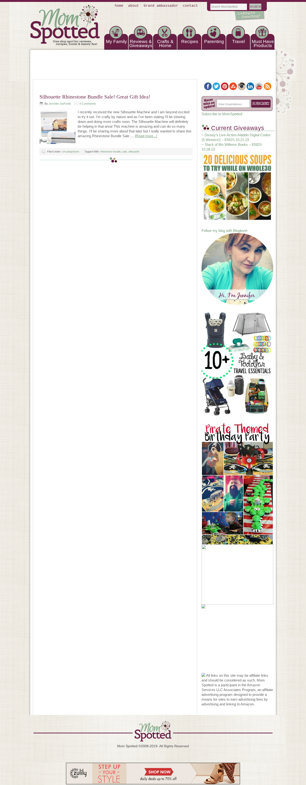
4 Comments (87, 103)
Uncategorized (70, 151)
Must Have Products (263, 43)
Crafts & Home (165, 43)
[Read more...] (146, 136)
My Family (116, 41)
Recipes (189, 41)
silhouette (133, 151)
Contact (190, 6)
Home (119, 6)
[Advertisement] (237, 643)
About (133, 6)
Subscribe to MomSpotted (222, 114)
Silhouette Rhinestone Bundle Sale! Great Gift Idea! (94, 97)
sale (124, 151)
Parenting (214, 41)
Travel (238, 41)
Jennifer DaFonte (60, 103)
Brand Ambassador (161, 6)
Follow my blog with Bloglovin (224, 231)
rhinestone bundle (110, 151)
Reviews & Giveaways (140, 43)
